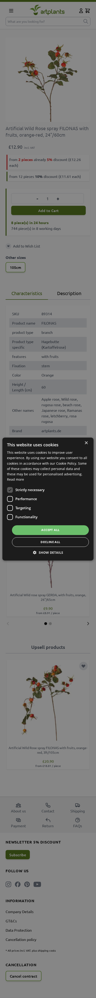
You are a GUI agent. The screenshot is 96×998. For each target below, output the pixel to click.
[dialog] (48, 499)
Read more (15, 479)
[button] (48, 552)
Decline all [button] (50, 542)
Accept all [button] (50, 530)
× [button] (86, 443)
